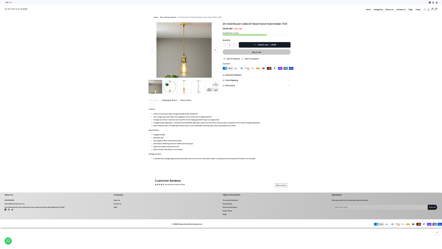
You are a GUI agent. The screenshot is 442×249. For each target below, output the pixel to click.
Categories (378, 9)
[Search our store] (425, 9)
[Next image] (215, 50)
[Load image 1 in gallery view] (155, 86)
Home (368, 9)
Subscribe (432, 207)
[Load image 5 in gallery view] (212, 86)
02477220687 (9, 200)
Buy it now (256, 52)
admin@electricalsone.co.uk (15, 204)
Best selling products (168, 17)
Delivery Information (230, 207)
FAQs (411, 9)
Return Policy (227, 211)
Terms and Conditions (230, 200)
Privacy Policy (227, 204)
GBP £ (7, 2)
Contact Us (401, 9)
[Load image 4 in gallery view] (198, 86)
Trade (418, 9)
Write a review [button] (281, 185)
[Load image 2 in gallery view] (169, 86)
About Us (389, 9)
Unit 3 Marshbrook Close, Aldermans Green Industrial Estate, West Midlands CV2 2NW (34, 207)
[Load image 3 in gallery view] (184, 86)
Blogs (225, 214)
